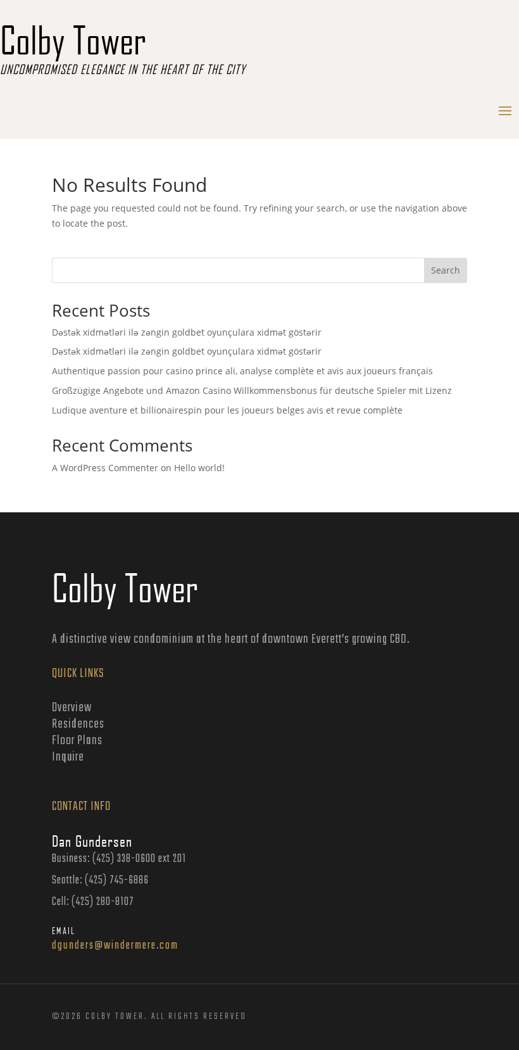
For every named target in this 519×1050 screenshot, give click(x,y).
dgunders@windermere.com (115, 946)
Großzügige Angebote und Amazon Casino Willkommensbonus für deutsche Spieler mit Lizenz (252, 390)
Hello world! (199, 468)
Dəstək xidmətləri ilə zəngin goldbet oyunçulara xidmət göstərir (187, 332)
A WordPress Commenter (105, 468)
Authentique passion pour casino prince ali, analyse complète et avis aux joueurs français (242, 371)
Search (445, 270)
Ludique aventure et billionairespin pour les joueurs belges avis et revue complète (227, 410)
